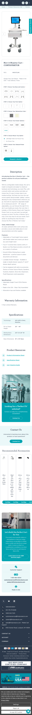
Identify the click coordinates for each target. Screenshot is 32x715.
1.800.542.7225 (10, 613)
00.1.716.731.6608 (11, 610)
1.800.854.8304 (10, 607)
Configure (8, 502)
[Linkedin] (14, 601)
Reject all (16, 708)
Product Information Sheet (15, 355)
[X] (3, 601)
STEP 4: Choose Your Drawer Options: (14, 120)
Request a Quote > (16, 159)
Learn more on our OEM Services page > (16, 556)
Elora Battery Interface (4, 479)
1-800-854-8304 (16, 577)
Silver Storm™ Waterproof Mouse (28, 482)
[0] (26, 3)
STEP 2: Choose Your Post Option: (13, 102)
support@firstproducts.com (16, 582)
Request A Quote (30, 26)
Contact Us (16, 418)
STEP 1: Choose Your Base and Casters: (15, 87)
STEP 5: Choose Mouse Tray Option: (14, 135)
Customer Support (16, 570)
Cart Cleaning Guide (13, 365)
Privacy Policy (22, 653)
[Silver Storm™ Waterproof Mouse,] (28, 457)
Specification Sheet (13, 360)
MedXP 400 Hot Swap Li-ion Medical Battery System (12, 485)
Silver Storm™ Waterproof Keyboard (20, 483)
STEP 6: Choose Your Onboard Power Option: (14, 145)
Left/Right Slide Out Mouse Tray (15, 138)
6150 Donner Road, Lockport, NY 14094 (18, 627)
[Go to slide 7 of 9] (3, 34)
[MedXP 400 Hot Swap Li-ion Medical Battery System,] (12, 457)
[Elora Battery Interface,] (4, 457)
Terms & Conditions (11, 653)
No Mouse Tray (10, 141)
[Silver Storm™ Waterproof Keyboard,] (20, 457)
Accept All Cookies (16, 712)
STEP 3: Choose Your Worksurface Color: (15, 111)
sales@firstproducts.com (13, 622)
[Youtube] (9, 601)
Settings (16, 704)
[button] (16, 665)
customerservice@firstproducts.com (16, 580)
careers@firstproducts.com (14, 619)
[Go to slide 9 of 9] (28, 34)
